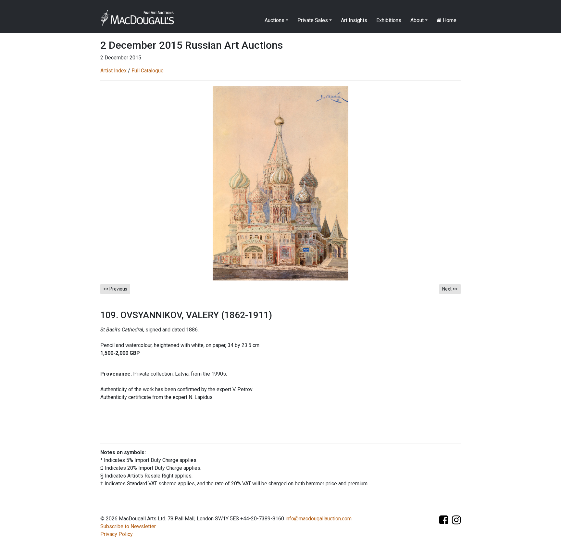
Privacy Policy (116, 534)
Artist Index (113, 71)
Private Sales (312, 20)
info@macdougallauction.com (318, 519)
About (417, 20)
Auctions (274, 20)
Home (449, 20)
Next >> (450, 289)
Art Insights (354, 20)
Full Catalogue (147, 71)
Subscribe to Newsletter (128, 526)
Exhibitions (388, 20)
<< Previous (115, 289)
